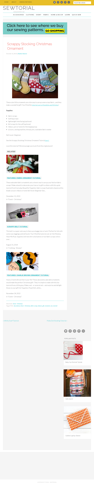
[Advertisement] (17, 465)
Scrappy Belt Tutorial (17, 227)
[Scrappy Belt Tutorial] (22, 223)
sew (52, 306)
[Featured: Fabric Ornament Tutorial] (22, 174)
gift (43, 306)
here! (47, 140)
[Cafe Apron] (77, 396)
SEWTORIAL (19, 8)
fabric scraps (34, 306)
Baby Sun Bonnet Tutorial (73, 362)
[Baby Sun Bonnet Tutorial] (73, 359)
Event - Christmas (18, 304)
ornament (47, 306)
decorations (17, 306)
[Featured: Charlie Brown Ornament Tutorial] (22, 272)
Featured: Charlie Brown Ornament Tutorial (28, 275)
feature (40, 306)
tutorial (55, 306)
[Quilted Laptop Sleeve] (77, 433)
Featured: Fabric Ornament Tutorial (24, 178)
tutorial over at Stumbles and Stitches (45, 105)
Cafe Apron (69, 399)
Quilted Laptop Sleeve (72, 436)
